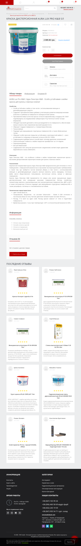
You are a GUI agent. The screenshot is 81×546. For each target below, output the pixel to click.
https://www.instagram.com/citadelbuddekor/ (19, 512)
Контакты (9, 480)
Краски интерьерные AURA (56, 13)
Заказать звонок (68, 9)
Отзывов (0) (42, 94)
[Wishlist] (65, 25)
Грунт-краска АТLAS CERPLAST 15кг (23, 394)
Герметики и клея (48, 483)
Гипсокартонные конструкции (52, 489)
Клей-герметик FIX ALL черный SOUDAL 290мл (22, 446)
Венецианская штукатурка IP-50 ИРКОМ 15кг (58, 297)
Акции (8, 489)
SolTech (48, 536)
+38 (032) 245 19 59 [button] (50, 508)
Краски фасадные (48, 491)
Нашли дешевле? (64, 40)
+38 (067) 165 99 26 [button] (50, 501)
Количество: (46, 47)
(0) (58, 25)
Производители (11, 486)
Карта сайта (10, 483)
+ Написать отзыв (18, 254)
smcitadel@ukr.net (48, 515)
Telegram (47, 526)
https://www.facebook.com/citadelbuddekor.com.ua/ (7, 512)
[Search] (55, 8)
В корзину (57, 55)
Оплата (52, 67)
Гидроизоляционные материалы (53, 486)
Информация (29, 94)
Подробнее (25, 543)
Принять (70, 542)
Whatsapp (51, 526)
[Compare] (71, 25)
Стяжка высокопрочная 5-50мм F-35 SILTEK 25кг (58, 346)
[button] (33, 2)
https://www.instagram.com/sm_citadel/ (11, 512)
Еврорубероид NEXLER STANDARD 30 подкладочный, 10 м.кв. (58, 446)
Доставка (53, 75)
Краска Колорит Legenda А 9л (22, 296)
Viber (43, 526)
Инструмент (46, 480)
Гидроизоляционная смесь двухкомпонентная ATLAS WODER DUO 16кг (58, 396)
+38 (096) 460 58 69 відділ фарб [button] (55, 504)
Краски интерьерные (38, 13)
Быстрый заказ (57, 61)
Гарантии (53, 83)
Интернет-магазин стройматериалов (17, 13)
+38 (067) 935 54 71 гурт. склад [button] (55, 511)
